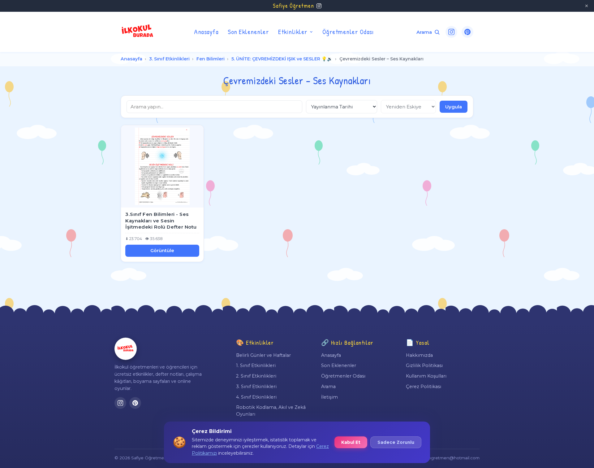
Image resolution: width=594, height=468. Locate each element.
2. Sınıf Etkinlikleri (256, 376)
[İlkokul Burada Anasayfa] (138, 32)
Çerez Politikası (423, 386)
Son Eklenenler (248, 31)
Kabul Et (350, 442)
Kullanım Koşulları (426, 376)
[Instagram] (451, 32)
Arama (328, 386)
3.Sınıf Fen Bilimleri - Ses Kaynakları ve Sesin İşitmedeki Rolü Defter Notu (161, 220)
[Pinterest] (467, 32)
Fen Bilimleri (210, 59)
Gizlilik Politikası (424, 365)
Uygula (453, 107)
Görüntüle (162, 250)
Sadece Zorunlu (395, 442)
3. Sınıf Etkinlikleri (169, 59)
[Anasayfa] (125, 349)
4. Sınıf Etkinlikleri (256, 397)
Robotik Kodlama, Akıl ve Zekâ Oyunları (271, 411)
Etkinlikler (293, 31)
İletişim (329, 397)
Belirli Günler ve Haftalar (263, 355)
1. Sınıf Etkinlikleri (256, 365)
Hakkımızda (419, 355)
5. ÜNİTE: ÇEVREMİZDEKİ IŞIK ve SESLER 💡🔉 (282, 59)
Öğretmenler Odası (348, 31)
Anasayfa (206, 31)
